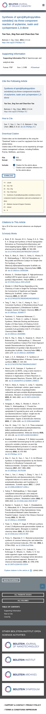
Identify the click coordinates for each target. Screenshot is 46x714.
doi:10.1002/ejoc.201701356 (15, 471)
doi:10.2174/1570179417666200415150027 (21, 364)
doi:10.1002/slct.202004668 (24, 353)
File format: (5, 159)
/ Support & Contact (13, 705)
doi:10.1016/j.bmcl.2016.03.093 (16, 534)
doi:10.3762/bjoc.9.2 (28, 127)
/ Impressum (31, 710)
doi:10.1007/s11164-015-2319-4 (16, 564)
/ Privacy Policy (33, 705)
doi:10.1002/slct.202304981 (15, 334)
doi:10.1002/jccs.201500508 (15, 520)
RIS (17, 158)
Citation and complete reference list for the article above (29, 169)
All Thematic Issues (23, 595)
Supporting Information (12, 611)
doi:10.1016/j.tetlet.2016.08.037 (25, 501)
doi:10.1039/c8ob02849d (31, 421)
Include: (5, 165)
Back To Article (11, 580)
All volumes (23, 601)
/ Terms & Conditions (13, 710)
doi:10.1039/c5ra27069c (25, 545)
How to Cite (8, 614)
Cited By (7, 617)
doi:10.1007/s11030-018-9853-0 (26, 435)
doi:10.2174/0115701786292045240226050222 (22, 298)
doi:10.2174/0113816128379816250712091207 (22, 252)
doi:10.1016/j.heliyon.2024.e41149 (17, 282)
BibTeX (18, 160)
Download (35, 67)
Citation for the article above (26, 165)
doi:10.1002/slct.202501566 (18, 271)
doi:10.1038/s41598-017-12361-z (17, 487)
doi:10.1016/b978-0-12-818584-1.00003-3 (24, 381)
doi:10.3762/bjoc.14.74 (13, 454)
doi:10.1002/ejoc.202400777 (15, 312)
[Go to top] (42, 586)
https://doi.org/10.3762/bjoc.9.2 (13, 43)
